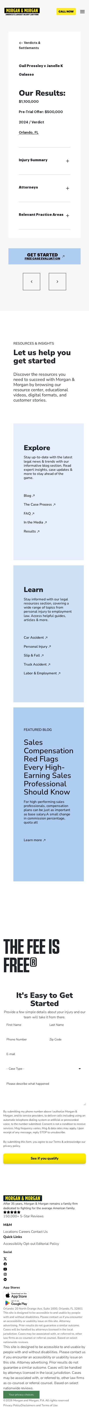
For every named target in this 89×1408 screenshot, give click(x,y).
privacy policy (11, 1146)
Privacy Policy (12, 1405)
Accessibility (12, 1243)
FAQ (27, 514)
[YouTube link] (5, 1269)
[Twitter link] (5, 1258)
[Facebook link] (5, 1263)
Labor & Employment (40, 673)
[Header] (22, 11)
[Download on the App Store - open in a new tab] (16, 1295)
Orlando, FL (28, 132)
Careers (24, 1231)
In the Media (33, 523)
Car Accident (34, 638)
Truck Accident (35, 665)
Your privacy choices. (21, 1395)
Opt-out (29, 1243)
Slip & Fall (32, 656)
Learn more (33, 840)
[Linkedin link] (5, 1279)
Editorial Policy (47, 1243)
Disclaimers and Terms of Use (39, 1405)
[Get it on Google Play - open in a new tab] (16, 1302)
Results (30, 532)
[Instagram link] (5, 1274)
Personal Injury (35, 647)
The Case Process (38, 505)
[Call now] (66, 11)
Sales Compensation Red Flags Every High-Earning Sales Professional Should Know (48, 767)
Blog (27, 496)
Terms (57, 1142)
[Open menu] (82, 11)
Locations (10, 1231)
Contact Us (39, 1231)
